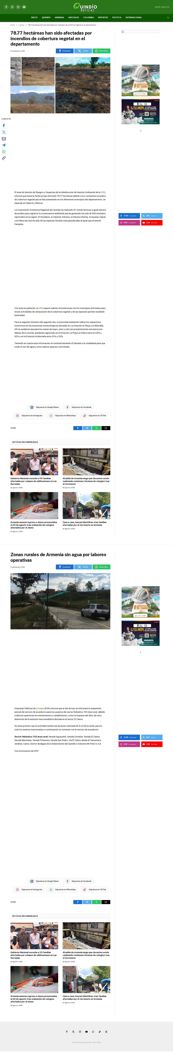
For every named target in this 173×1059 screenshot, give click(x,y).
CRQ (103, 192)
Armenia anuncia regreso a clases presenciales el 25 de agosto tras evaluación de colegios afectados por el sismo (34, 525)
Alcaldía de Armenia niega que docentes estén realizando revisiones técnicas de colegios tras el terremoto (86, 481)
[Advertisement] (60, 152)
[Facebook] (3, 125)
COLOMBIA (88, 18)
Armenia (40, 708)
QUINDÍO (46, 18)
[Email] (3, 138)
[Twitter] (3, 132)
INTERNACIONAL (134, 18)
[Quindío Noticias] (86, 7)
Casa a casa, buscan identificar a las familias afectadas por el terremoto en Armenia (85, 523)
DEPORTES (103, 18)
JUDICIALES (73, 18)
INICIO (34, 18)
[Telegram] (3, 145)
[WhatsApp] (3, 151)
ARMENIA (59, 18)
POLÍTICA (116, 18)
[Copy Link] (3, 157)
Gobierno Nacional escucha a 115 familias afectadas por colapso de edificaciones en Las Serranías (34, 481)
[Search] (168, 18)
